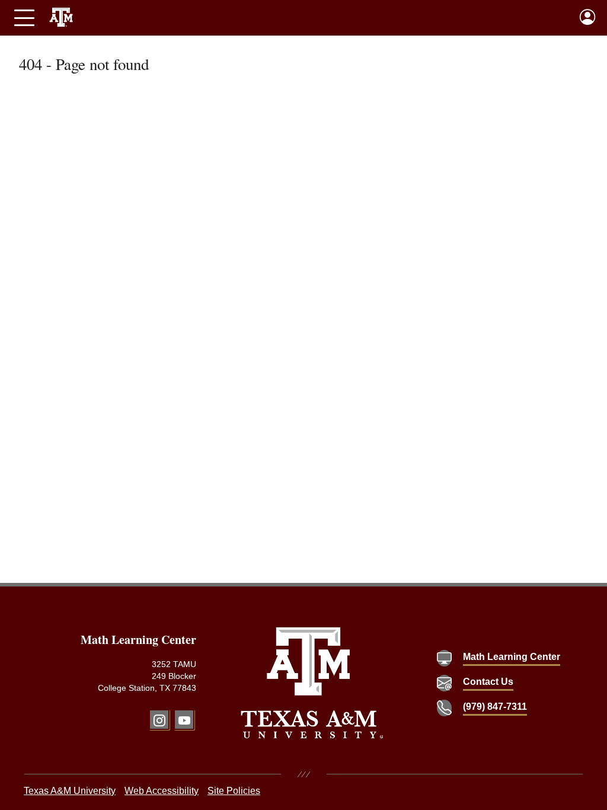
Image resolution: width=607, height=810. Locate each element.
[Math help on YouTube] (184, 719)
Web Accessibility (161, 791)
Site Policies (233, 791)
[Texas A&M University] (312, 682)
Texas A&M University (70, 791)
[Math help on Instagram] (159, 719)
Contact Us (488, 682)
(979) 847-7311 (495, 706)
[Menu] (24, 17)
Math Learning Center (511, 657)
